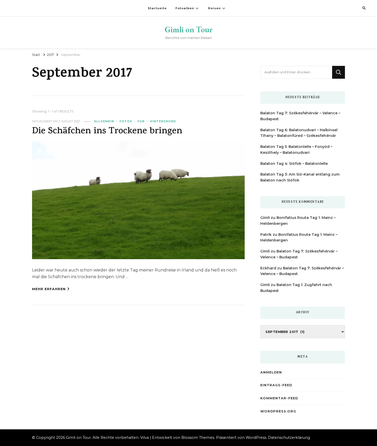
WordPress (256, 437)
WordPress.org (278, 411)
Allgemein (104, 121)
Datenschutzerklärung (289, 437)
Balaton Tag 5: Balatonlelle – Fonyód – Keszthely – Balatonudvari (296, 149)
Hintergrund (163, 121)
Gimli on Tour (189, 29)
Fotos (126, 121)
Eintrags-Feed (276, 385)
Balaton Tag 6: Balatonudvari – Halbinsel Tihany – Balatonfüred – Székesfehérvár (299, 133)
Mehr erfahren (49, 289)
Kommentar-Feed (279, 398)
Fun (141, 121)
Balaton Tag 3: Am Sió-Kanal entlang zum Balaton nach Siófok (300, 177)
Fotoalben (184, 8)
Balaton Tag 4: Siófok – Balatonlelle (294, 163)
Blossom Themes (197, 437)
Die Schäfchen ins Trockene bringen (107, 132)
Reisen (214, 8)
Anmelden (271, 372)
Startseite (157, 8)
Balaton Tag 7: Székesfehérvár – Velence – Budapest (300, 116)
